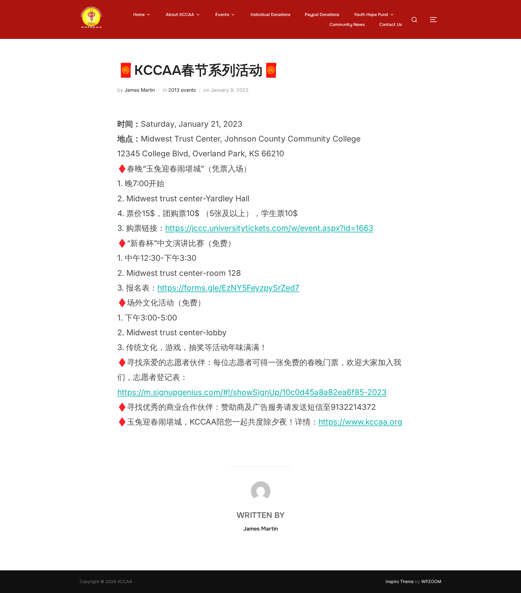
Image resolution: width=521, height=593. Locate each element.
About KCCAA (180, 14)
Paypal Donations (322, 14)
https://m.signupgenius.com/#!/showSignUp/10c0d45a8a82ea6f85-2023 (252, 392)
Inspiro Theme (400, 581)
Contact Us (390, 24)
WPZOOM (431, 581)
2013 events (182, 90)
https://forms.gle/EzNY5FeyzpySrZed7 (228, 287)
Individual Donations (270, 14)
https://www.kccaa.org (360, 421)
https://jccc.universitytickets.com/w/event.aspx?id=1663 (269, 228)
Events (222, 14)
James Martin (140, 90)
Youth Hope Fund (371, 14)
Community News (347, 24)
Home (139, 14)
